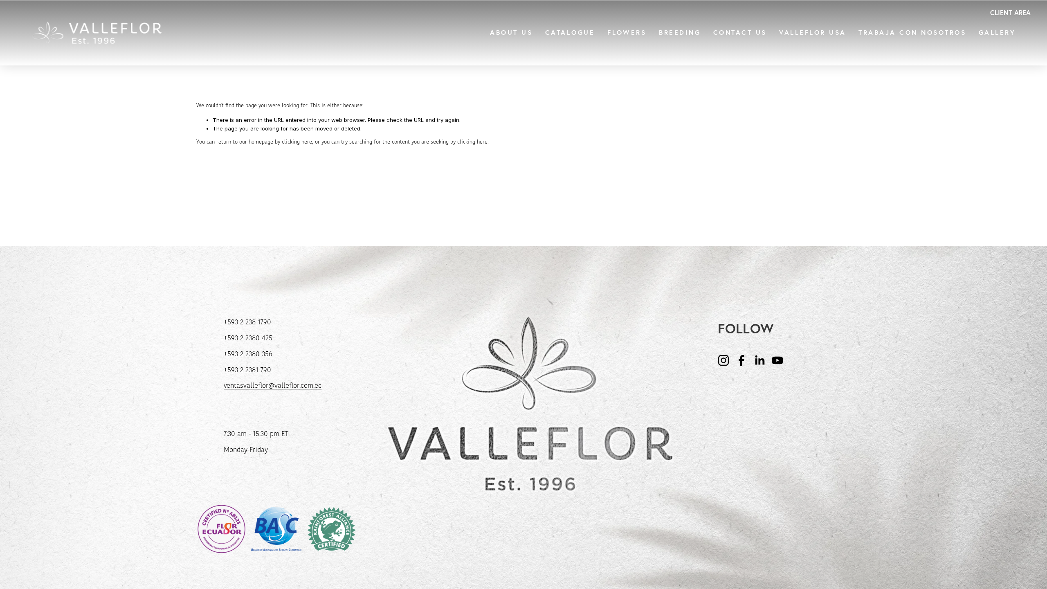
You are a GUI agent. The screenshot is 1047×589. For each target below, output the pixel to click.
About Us (511, 33)
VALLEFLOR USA (812, 33)
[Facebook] (741, 360)
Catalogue (570, 33)
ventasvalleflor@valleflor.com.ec (272, 385)
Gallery (997, 33)
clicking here (297, 142)
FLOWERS (626, 33)
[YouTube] (777, 360)
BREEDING (680, 33)
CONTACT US (740, 33)
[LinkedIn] (759, 360)
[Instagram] (723, 360)
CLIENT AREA (1010, 12)
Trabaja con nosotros (912, 33)
